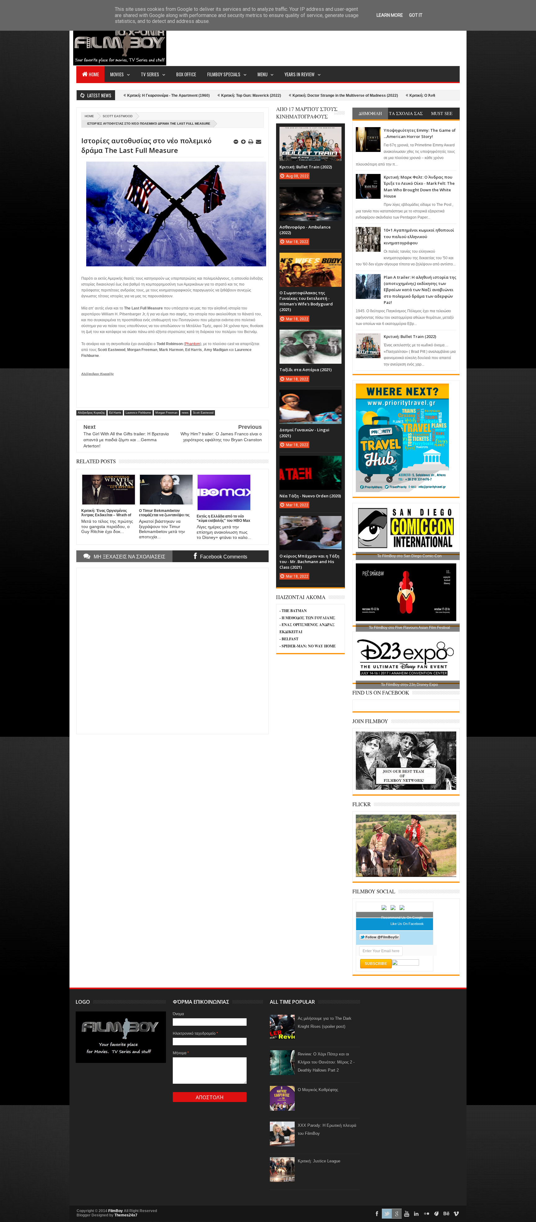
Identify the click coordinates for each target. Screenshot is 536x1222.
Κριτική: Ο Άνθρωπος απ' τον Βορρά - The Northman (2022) (403, 95)
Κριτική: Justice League (319, 1161)
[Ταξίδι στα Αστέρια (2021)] (310, 336)
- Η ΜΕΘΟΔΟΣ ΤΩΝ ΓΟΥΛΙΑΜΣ (307, 617)
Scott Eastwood (117, 116)
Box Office (186, 74)
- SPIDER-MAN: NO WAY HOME (307, 646)
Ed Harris (115, 412)
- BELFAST (288, 639)
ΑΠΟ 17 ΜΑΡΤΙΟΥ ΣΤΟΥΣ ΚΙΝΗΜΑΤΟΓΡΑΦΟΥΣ (306, 112)
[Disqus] (172, 650)
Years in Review (299, 74)
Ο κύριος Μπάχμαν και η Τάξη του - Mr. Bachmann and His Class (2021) (309, 561)
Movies (117, 74)
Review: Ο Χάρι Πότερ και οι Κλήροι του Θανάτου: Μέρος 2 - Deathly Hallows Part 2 (326, 1062)
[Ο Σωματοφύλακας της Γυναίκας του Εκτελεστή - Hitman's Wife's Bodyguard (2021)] (310, 259)
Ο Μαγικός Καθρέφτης (318, 1089)
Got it (415, 15)
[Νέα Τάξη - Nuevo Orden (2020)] (310, 462)
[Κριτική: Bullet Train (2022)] (310, 133)
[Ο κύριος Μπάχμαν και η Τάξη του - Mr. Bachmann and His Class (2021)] (310, 522)
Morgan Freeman (166, 412)
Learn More (390, 15)
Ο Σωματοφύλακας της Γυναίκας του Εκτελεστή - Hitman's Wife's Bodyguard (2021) (306, 301)
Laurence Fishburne (138, 412)
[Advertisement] (347, 42)
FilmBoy (115, 1211)
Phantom (192, 344)
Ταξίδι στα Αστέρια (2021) (305, 369)
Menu (262, 74)
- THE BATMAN (293, 610)
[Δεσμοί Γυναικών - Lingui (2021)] (310, 396)
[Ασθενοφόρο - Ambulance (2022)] (310, 193)
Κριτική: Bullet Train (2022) (410, 336)
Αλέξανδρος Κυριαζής (91, 412)
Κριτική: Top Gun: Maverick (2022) (193, 95)
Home (94, 74)
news (185, 412)
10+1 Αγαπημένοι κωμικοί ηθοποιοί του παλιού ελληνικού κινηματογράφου (419, 236)
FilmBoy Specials (223, 74)
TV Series (150, 74)
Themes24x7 (125, 1215)
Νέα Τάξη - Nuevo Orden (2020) (310, 496)
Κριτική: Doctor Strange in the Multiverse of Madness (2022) (287, 95)
